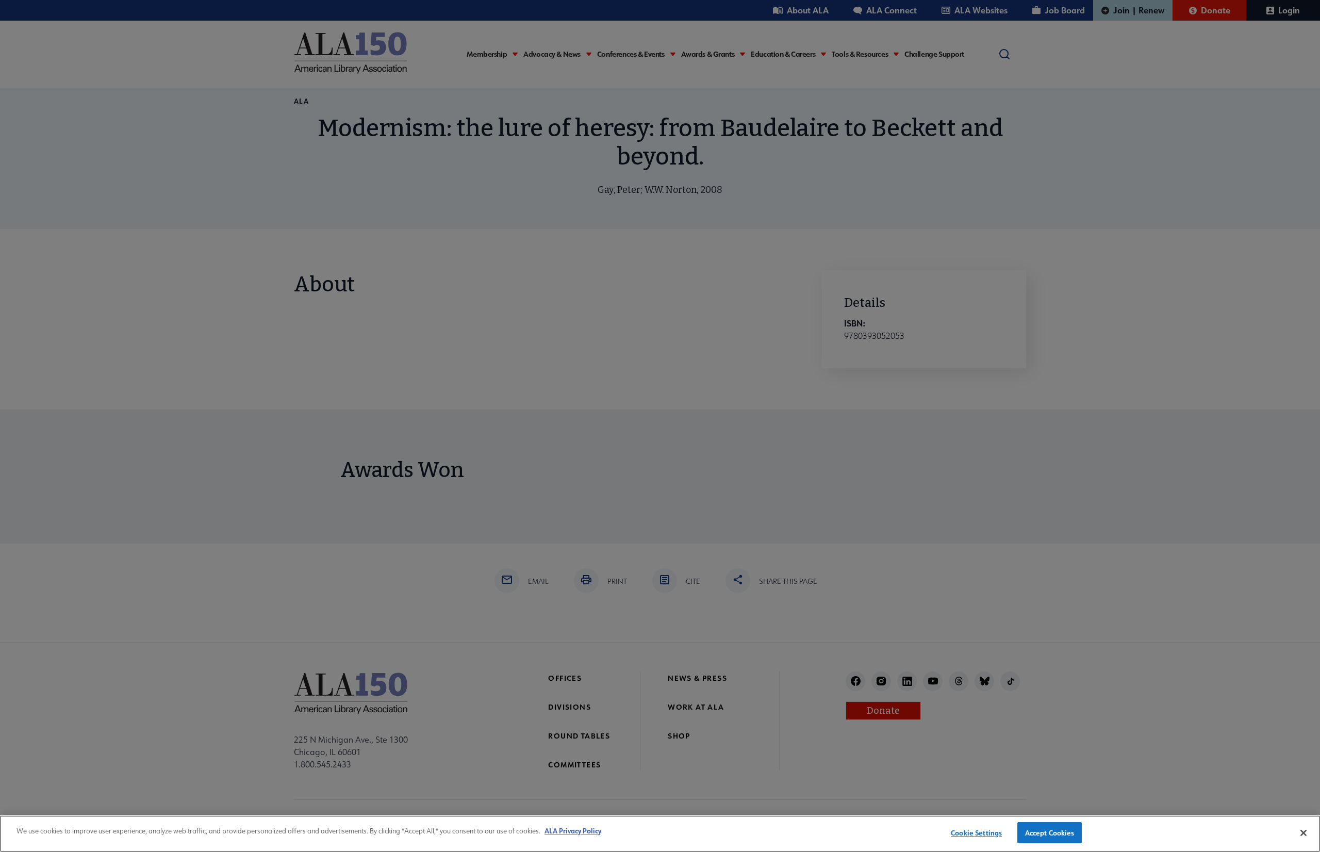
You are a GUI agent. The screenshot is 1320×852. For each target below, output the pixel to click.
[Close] (1303, 833)
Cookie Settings (976, 832)
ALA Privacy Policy (572, 830)
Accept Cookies (1050, 832)
